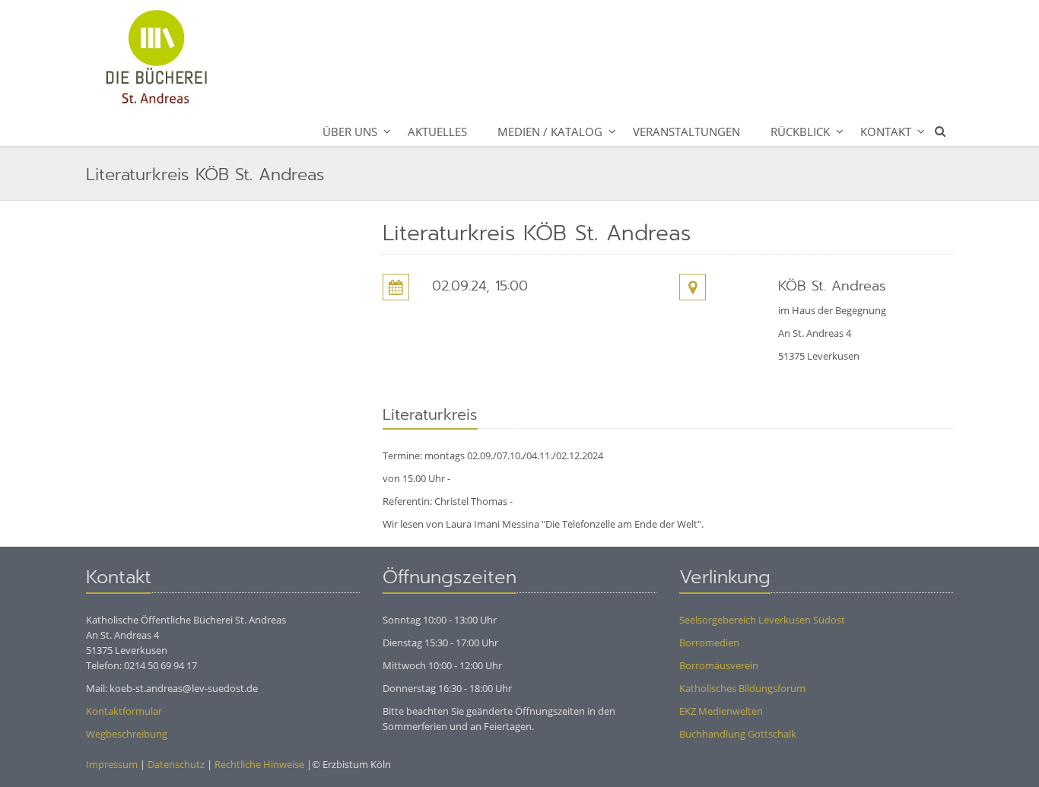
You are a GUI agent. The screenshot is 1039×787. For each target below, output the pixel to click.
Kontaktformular (124, 711)
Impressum (112, 764)
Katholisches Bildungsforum (742, 688)
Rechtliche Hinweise (259, 764)
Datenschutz (176, 764)
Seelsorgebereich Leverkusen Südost (762, 620)
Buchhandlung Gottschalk (737, 734)
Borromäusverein (718, 665)
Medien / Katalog (549, 131)
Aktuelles (437, 131)
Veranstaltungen (686, 131)
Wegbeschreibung (126, 734)
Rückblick (800, 131)
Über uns (350, 131)
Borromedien (709, 642)
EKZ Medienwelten (721, 711)
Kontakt (885, 131)
